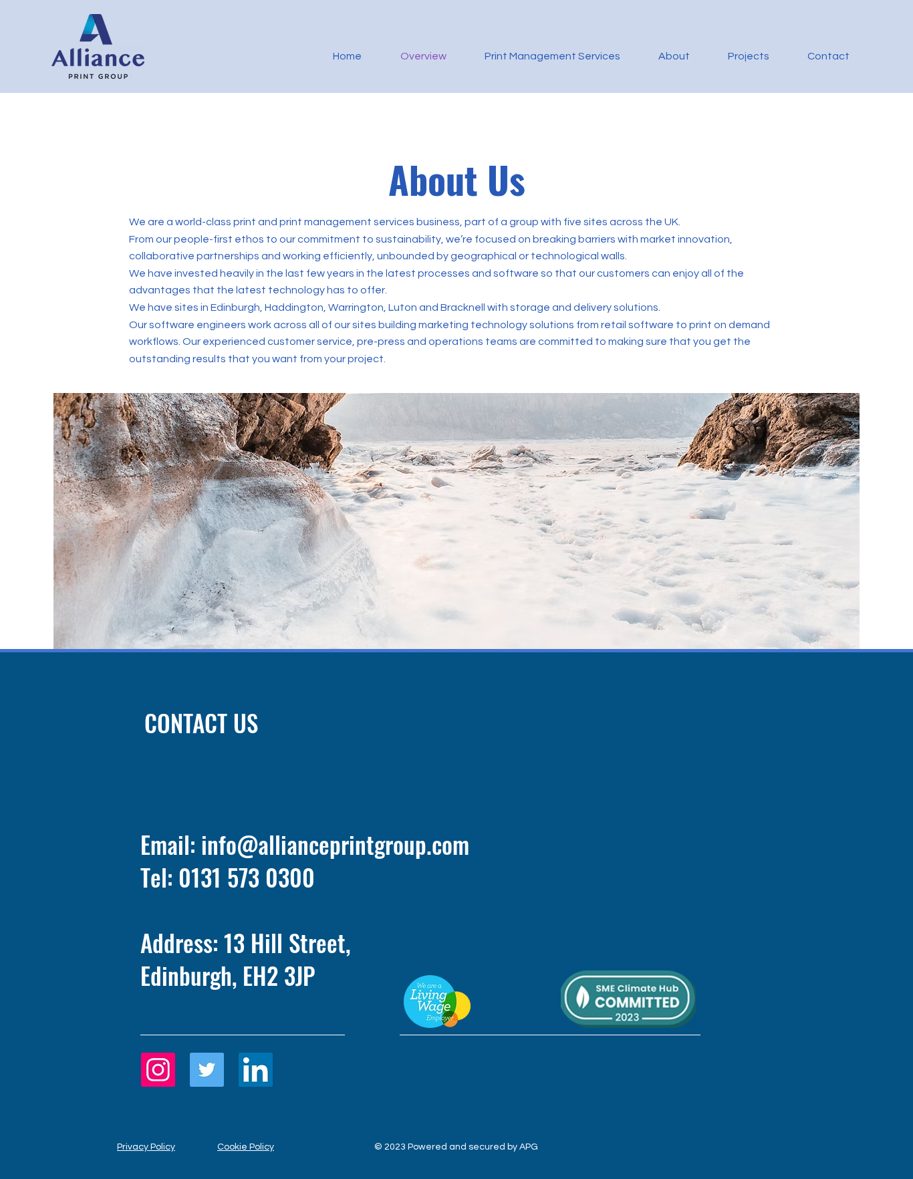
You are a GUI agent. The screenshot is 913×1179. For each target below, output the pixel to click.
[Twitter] (207, 1070)
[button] (543, 56)
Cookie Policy (245, 1147)
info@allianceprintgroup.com (335, 844)
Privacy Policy (146, 1147)
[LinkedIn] (256, 1070)
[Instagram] (158, 1070)
